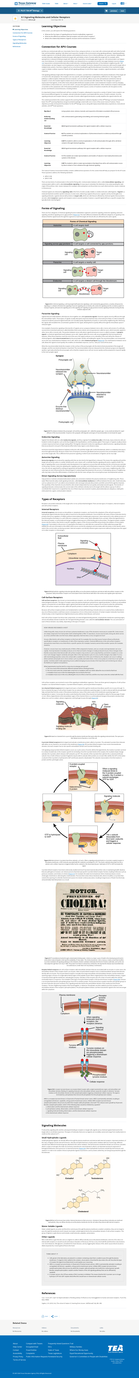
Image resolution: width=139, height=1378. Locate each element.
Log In (114, 3)
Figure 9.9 (82, 1148)
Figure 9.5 (95, 698)
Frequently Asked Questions (58, 1343)
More (75, 3)
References (16, 46)
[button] (123, 3)
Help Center (17, 1347)
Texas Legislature (55, 1353)
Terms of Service (19, 1360)
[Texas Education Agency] (115, 1349)
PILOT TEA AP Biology (30, 10)
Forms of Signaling (19, 36)
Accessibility (17, 1353)
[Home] (24, 3)
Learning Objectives (21, 29)
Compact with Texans (34, 1343)
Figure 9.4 (45, 524)
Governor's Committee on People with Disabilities (89, 1356)
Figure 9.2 (76, 215)
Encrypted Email (32, 1347)
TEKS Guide (46, 3)
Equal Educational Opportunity (81, 1353)
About (65, 3)
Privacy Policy (18, 1356)
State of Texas (53, 1350)
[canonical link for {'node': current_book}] (106, 11)
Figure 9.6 (81, 744)
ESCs (50, 1347)
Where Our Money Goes (79, 1350)
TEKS (56, 3)
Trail (71, 1343)
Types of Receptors (19, 40)
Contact (16, 1350)
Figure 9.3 (101, 340)
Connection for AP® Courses (22, 33)
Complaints (30, 1353)
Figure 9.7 (72, 874)
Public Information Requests (37, 1356)
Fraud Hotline (31, 1350)
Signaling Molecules (19, 43)
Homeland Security (55, 1356)
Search (101, 3)
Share (56, 1316)
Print (46, 1316)
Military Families (76, 1347)
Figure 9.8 (116, 979)
